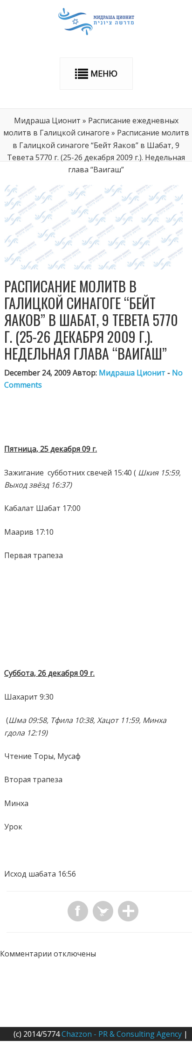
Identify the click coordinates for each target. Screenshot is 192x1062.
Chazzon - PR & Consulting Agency (122, 1034)
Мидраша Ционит (47, 120)
